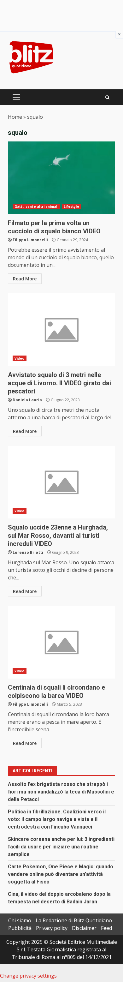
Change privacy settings (28, 975)
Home (15, 116)
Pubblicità (20, 928)
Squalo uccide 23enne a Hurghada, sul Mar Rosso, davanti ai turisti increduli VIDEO (61, 482)
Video (20, 358)
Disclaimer (84, 928)
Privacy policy (51, 928)
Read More (25, 279)
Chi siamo (19, 920)
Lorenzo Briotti (28, 552)
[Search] (107, 97)
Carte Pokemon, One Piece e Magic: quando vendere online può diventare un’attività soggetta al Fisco (60, 874)
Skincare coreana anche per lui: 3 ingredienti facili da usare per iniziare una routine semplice (61, 846)
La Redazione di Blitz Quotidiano (74, 920)
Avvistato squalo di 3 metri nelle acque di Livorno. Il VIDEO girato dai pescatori (61, 329)
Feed (106, 928)
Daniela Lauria (27, 400)
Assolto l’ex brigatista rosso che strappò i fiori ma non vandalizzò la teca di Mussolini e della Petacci (61, 791)
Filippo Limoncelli (30, 240)
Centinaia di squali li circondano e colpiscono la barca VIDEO (61, 642)
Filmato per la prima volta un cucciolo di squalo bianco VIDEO (61, 177)
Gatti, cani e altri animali (36, 206)
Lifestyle (71, 206)
